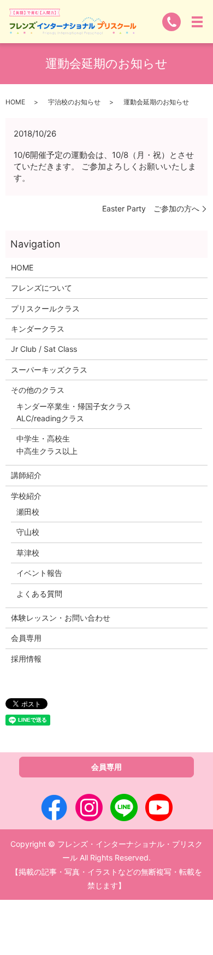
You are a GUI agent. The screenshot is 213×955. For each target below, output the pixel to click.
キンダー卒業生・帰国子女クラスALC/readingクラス (73, 412)
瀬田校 (27, 511)
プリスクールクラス (45, 308)
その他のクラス (37, 389)
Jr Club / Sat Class (44, 348)
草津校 (27, 552)
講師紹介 (26, 475)
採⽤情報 (26, 658)
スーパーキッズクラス (49, 369)
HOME (15, 102)
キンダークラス (37, 328)
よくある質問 (39, 593)
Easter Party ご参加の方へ (150, 208)
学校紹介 (26, 495)
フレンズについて (41, 287)
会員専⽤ (106, 766)
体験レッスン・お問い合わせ (60, 617)
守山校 (27, 532)
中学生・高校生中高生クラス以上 (47, 444)
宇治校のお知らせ (74, 102)
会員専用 (26, 637)
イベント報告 (39, 572)
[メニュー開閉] (197, 21)
